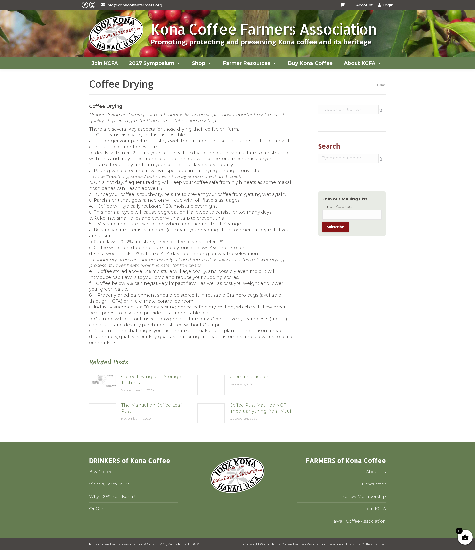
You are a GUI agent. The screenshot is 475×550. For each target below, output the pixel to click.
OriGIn (96, 508)
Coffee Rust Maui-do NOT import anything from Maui (260, 408)
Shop (198, 63)
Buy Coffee (101, 471)
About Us (376, 471)
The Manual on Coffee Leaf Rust (151, 408)
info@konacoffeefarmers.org (134, 5)
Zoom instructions (250, 376)
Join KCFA (105, 63)
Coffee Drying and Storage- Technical (152, 379)
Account (364, 5)
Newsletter (374, 484)
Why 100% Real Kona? (112, 496)
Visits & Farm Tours (109, 484)
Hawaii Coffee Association (358, 521)
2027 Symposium (151, 63)
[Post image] (102, 385)
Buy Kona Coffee (310, 63)
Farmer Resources (246, 63)
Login (388, 5)
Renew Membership (364, 496)
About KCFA (359, 63)
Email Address (338, 206)
